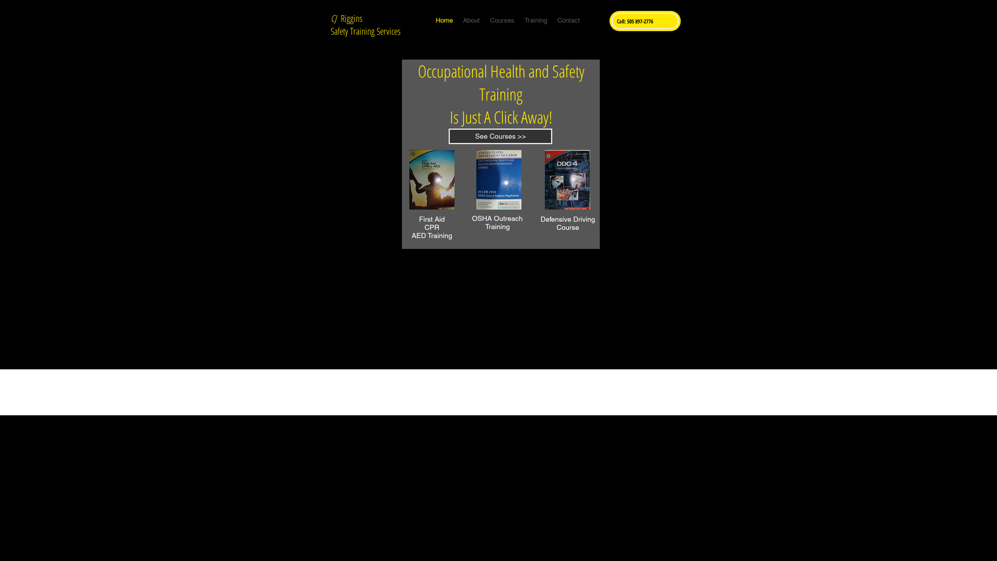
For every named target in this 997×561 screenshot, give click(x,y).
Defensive (556, 219)
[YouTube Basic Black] (324, 449)
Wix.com (545, 444)
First (426, 219)
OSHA (482, 218)
